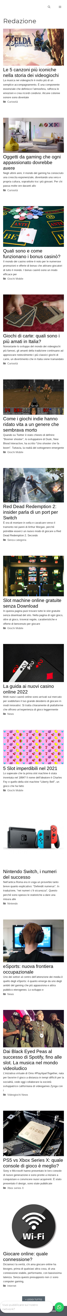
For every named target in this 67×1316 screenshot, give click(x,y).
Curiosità (12, 101)
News (10, 713)
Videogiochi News (17, 1094)
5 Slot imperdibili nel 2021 (30, 768)
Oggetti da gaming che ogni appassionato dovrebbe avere (32, 162)
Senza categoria (16, 539)
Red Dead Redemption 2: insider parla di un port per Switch (30, 512)
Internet (11, 1285)
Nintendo (12, 903)
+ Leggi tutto (33, 1299)
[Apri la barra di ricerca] (49, 7)
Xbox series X (15, 1188)
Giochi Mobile (15, 278)
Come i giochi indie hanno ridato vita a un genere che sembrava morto (31, 424)
